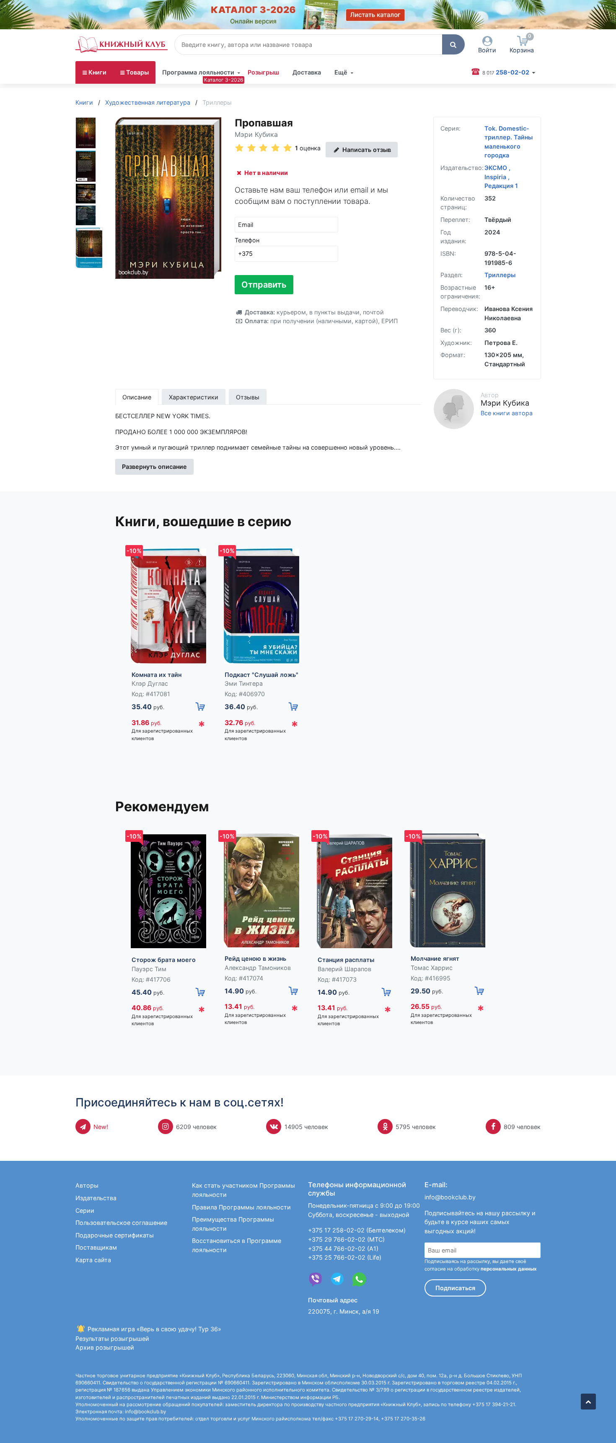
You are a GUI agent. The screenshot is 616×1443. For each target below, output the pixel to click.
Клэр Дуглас (150, 683)
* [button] (201, 726)
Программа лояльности (198, 72)
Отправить (264, 285)
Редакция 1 (501, 185)
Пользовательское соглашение (121, 1222)
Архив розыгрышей (104, 1347)
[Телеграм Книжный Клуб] (337, 1279)
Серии (84, 1210)
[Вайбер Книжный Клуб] (315, 1279)
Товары (137, 72)
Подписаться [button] (455, 1287)
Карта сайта (93, 1259)
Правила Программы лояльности (241, 1207)
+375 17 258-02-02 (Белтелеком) (357, 1230)
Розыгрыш (263, 72)
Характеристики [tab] (193, 397)
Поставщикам (96, 1247)
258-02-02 (506, 72)
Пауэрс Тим (149, 968)
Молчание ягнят (435, 958)
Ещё (340, 72)
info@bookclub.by (450, 1197)
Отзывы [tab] (247, 397)
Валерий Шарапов (344, 968)
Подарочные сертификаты (114, 1235)
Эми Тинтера (244, 683)
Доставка (306, 72)
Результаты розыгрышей (112, 1338)
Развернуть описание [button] (154, 466)
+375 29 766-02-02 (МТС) (346, 1239)
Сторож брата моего (164, 959)
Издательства (95, 1197)
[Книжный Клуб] (121, 44)
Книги (97, 72)
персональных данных (509, 1269)
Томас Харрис (432, 967)
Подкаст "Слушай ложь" (261, 674)
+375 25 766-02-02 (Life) (344, 1257)
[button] (453, 44)
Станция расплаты (346, 959)
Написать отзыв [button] (366, 149)
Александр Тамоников (258, 967)
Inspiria (496, 176)
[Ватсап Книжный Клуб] (359, 1279)
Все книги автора (507, 413)
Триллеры (499, 274)
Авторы (86, 1185)
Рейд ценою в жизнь (255, 958)
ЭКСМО (496, 167)
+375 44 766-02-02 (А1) (343, 1248)
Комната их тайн (156, 674)
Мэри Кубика (256, 134)
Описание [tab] (136, 397)
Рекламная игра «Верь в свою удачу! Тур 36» (153, 1328)
